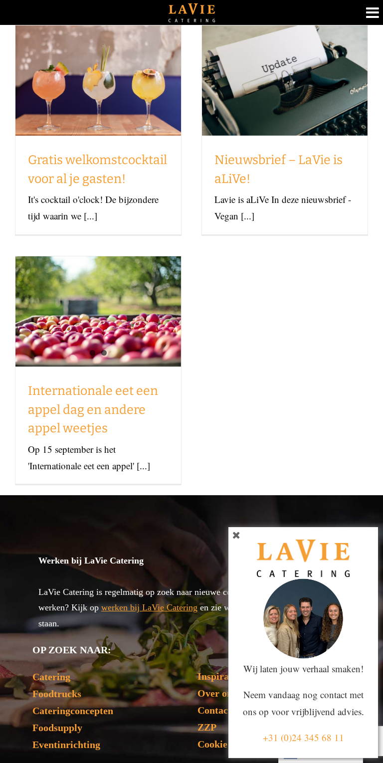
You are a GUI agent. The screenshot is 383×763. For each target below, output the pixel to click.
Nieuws (122, 121)
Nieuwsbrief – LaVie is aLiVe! (285, 53)
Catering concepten (87, 121)
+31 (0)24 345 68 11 (303, 737)
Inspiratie (218, 676)
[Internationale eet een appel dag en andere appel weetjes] (98, 311)
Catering (51, 676)
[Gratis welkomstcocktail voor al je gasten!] (98, 80)
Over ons (216, 693)
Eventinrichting (66, 744)
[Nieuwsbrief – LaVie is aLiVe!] (285, 80)
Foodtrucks (56, 693)
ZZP (206, 727)
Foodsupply (57, 727)
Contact (214, 710)
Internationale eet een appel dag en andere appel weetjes (93, 409)
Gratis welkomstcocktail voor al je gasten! (98, 43)
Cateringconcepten (72, 710)
